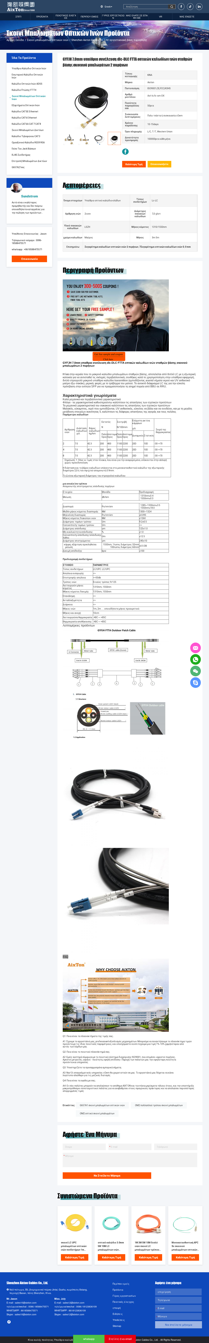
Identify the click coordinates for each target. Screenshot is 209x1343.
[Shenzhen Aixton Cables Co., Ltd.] (21, 6)
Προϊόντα (118, 1289)
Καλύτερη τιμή (134, 164)
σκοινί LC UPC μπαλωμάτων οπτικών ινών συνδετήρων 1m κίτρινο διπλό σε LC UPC (74, 1246)
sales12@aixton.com (73, 1302)
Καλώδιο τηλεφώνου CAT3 (26, 136)
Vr (160, 16)
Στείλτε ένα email (120, 1339)
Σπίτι (18, 16)
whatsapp (89, 1339)
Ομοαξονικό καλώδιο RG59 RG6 (28, 142)
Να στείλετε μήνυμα (107, 1175)
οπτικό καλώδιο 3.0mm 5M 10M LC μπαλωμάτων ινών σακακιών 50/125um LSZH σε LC (111, 1246)
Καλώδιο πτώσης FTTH (24, 90)
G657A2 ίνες (18, 167)
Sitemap (117, 1326)
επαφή (117, 1307)
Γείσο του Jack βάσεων (24, 148)
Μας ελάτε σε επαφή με (137, 16)
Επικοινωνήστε (160, 164)
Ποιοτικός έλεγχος (66, 16)
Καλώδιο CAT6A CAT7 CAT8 (26, 124)
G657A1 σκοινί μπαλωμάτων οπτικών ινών (102, 1105)
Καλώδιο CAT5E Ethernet (25, 111)
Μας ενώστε (187, 16)
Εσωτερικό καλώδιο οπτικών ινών (27, 76)
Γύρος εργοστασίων (113, 16)
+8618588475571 (33, 249)
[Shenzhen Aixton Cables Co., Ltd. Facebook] (125, 152)
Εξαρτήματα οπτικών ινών (26, 105)
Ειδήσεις (118, 1313)
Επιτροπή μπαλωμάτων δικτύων (29, 161)
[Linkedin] (199, 6)
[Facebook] (181, 6)
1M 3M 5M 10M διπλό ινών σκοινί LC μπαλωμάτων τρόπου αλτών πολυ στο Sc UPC (148, 1246)
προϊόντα (42, 16)
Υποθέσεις (119, 1319)
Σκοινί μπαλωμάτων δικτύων (28, 130)
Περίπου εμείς (89, 16)
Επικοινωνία (29, 259)
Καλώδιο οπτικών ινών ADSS (27, 83)
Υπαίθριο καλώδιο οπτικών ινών (29, 68)
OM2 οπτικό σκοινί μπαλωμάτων (97, 1113)
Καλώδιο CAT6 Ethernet (24, 117)
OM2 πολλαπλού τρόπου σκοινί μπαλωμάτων (159, 1105)
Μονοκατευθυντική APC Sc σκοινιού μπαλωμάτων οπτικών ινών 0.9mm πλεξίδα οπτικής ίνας (185, 1246)
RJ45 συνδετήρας (21, 155)
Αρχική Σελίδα (15, 40)
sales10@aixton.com (26, 1302)
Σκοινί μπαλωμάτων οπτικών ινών (48, 40)
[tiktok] (190, 6)
